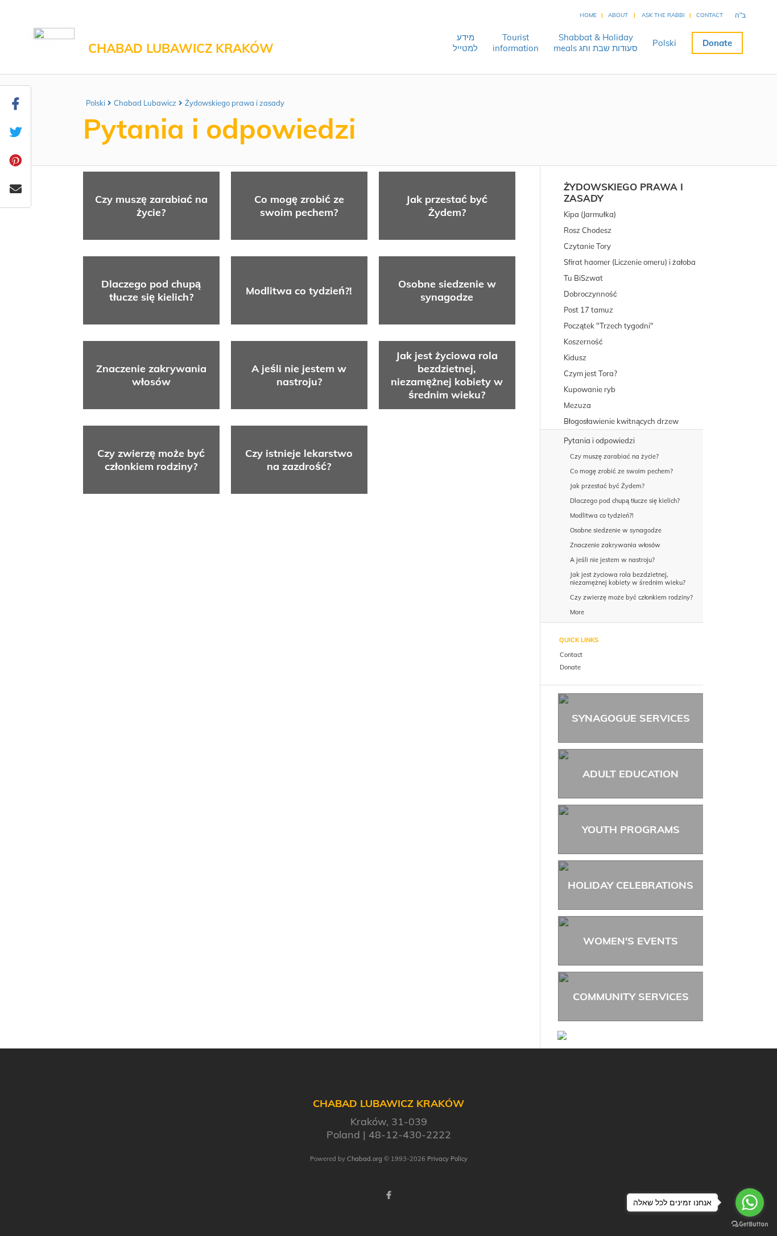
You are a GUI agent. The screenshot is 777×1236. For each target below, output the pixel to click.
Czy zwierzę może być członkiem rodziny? (151, 460)
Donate (717, 43)
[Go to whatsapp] (749, 1202)
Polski (664, 43)
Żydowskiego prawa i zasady (234, 102)
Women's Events (630, 940)
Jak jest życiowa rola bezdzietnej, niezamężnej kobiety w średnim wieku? (447, 375)
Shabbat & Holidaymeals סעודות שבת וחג (595, 42)
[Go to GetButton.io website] (749, 1224)
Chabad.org (364, 1159)
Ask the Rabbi (663, 15)
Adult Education (630, 773)
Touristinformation (516, 42)
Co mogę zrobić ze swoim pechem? (299, 206)
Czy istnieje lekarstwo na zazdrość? (299, 460)
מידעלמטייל (465, 42)
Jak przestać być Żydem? (446, 206)
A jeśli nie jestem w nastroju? (298, 375)
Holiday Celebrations (630, 885)
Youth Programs (631, 829)
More (577, 612)
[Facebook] (388, 1195)
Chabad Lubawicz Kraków (181, 48)
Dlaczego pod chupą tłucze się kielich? (151, 290)
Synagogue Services (631, 718)
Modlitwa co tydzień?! (299, 290)
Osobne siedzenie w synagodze (447, 290)
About (618, 15)
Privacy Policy (447, 1159)
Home (588, 15)
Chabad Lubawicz (145, 102)
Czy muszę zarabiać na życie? (151, 206)
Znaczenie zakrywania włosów (151, 375)
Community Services (631, 996)
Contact (709, 15)
